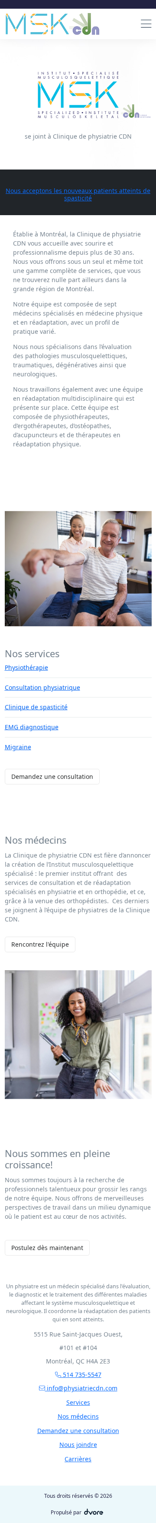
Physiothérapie (26, 667)
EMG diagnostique (31, 727)
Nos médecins (78, 1416)
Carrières (78, 1459)
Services (78, 1402)
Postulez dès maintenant (47, 1248)
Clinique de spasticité (36, 707)
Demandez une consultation (52, 776)
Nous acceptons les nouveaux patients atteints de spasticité (78, 194)
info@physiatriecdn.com (81, 1388)
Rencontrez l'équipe (40, 944)
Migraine (18, 747)
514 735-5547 (81, 1374)
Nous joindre (78, 1444)
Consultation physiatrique (42, 687)
